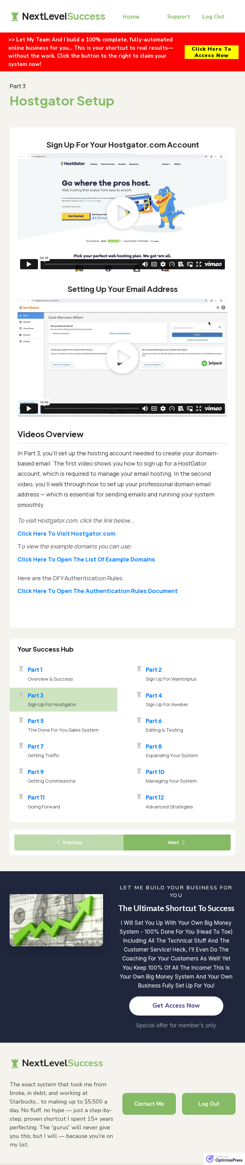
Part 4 (154, 695)
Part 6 (154, 720)
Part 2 (154, 669)
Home (131, 16)
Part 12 (155, 797)
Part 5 (36, 720)
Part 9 (36, 771)
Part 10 (155, 771)
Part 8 (154, 746)
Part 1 (35, 669)
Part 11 (36, 797)
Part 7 (36, 746)
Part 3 (36, 695)
